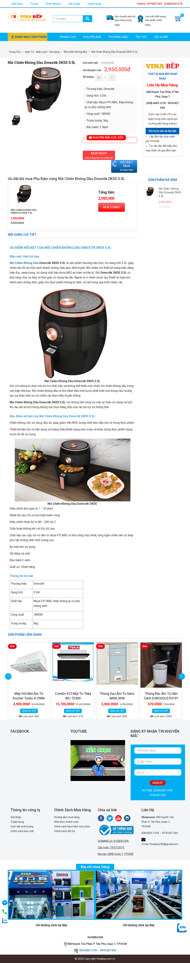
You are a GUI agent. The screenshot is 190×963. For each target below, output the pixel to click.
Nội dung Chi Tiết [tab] (22, 234)
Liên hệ (64, 45)
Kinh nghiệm (53, 3)
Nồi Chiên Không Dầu (24, 263)
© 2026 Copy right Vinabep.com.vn (95, 958)
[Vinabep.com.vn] (27, 16)
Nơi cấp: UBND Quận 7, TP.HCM (115, 853)
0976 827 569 (170, 832)
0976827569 (126, 170)
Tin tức (34, 3)
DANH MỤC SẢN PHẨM (30, 37)
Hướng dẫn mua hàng (66, 817)
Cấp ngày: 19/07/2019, (111, 847)
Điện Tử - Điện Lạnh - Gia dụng (42, 51)
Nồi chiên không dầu (75, 51)
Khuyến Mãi (92, 37)
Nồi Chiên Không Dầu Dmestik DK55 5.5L (24, 211)
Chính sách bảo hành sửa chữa (72, 826)
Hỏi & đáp (74, 3)
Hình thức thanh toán (66, 821)
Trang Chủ (15, 51)
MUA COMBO (111, 207)
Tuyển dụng (94, 3)
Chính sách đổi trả (64, 831)
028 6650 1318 (150, 832)
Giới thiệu (17, 3)
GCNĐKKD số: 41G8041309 (113, 840)
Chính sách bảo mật (22, 831)
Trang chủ (67, 37)
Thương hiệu (118, 37)
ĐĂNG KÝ (158, 782)
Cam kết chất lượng (22, 826)
